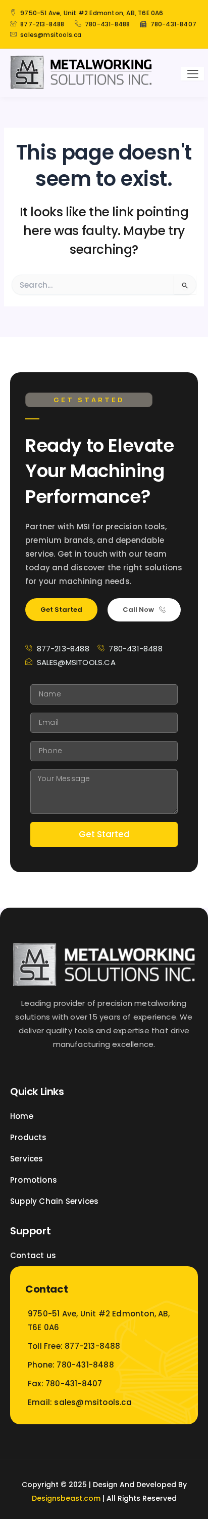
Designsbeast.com (66, 1498)
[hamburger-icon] (192, 74)
